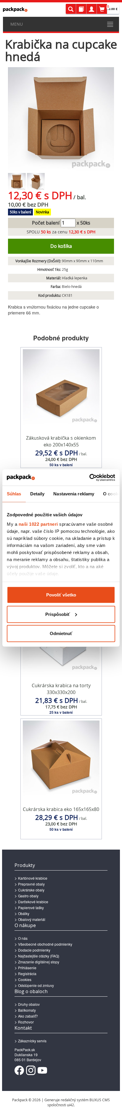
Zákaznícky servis (32, 1040)
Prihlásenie (27, 967)
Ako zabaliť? (28, 1015)
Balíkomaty (27, 1010)
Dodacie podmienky (34, 949)
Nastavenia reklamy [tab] (73, 493)
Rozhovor (26, 1021)
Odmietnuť (61, 633)
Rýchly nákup (61, 456)
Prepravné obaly (31, 883)
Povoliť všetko (61, 594)
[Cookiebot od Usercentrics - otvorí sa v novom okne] (89, 477)
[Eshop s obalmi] (15, 9)
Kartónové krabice (32, 878)
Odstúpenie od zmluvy (36, 985)
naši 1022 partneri (38, 523)
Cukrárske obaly (31, 889)
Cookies (24, 979)
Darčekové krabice (33, 901)
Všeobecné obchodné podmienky (45, 944)
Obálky (23, 913)
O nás (23, 938)
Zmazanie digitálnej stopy (38, 961)
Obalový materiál (31, 919)
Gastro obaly (28, 895)
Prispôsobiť (57, 613)
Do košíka (61, 246)
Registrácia (27, 973)
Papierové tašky (31, 907)
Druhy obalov (29, 1004)
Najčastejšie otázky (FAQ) (38, 955)
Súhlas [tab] (14, 493)
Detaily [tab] (37, 493)
